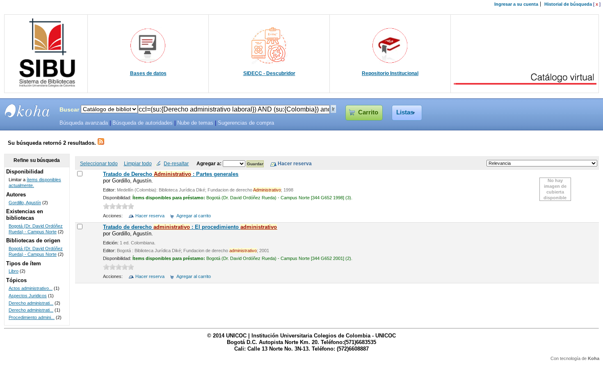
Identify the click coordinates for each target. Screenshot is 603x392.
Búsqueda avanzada (83, 123)
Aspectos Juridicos (28, 295)
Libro (13, 271)
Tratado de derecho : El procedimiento (190, 227)
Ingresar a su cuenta (516, 4)
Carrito (368, 112)
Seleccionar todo (99, 163)
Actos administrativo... (31, 288)
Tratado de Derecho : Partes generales (170, 174)
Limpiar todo (138, 163)
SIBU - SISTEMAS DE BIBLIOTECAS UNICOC (27, 111)
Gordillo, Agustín (25, 202)
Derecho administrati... (31, 303)
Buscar (69, 109)
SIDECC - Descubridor (269, 73)
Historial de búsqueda (568, 4)
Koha (593, 358)
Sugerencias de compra (246, 123)
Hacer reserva (149, 215)
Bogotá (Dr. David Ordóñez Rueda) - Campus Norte (36, 228)
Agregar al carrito (193, 215)
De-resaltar (176, 163)
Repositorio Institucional (390, 73)
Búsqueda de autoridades (142, 123)
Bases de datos (148, 73)
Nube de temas (195, 123)
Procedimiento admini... (32, 317)
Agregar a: (209, 163)
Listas (404, 112)
